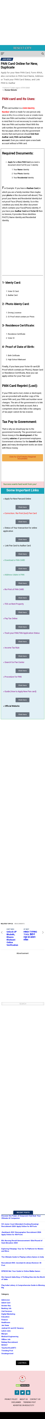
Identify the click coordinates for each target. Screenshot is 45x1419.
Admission (5, 1300)
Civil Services (6, 1311)
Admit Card (5, 1303)
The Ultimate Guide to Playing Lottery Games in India (22, 1257)
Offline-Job (5, 1339)
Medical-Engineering (9, 1337)
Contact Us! (35, 1399)
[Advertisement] (22, 22)
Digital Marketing (8, 1314)
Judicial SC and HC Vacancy (12, 1328)
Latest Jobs (6, 1331)
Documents (19, 924)
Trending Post (7, 1351)
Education (5, 1317)
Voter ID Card (13, 291)
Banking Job (6, 1308)
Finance (4, 1320)
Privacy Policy (11, 1399)
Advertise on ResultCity (23, 1405)
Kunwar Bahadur (11, 90)
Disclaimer (16, 1402)
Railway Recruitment (9, 1342)
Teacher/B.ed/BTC (8, 1348)
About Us (24, 1399)
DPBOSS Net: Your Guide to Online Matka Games (20, 1271)
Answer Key (6, 1306)
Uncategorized (7, 1354)
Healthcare (5, 1322)
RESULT (4, 1345)
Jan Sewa (5, 1325)
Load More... (22, 1363)
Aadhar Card (13, 295)
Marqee (4, 1334)
